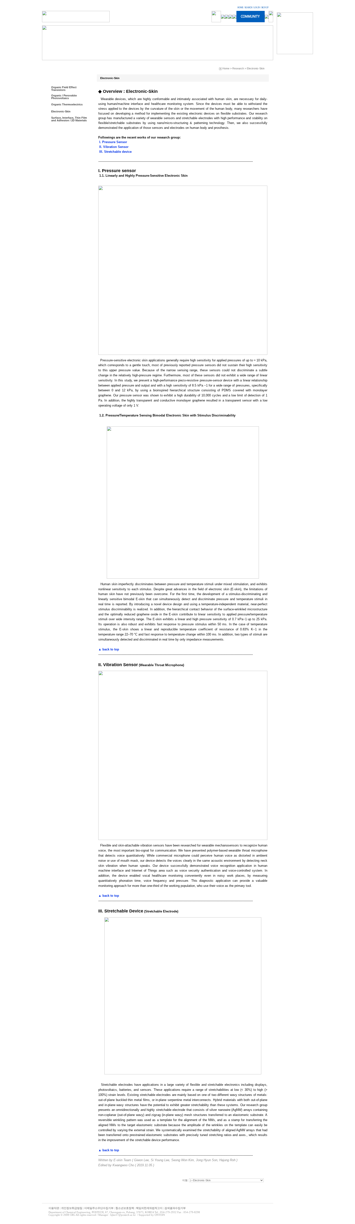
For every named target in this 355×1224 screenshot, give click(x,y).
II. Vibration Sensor (113, 147)
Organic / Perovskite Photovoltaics (64, 97)
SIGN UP (264, 7)
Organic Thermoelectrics (67, 104)
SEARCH (248, 7)
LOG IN (257, 7)
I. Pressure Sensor (112, 142)
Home (225, 68)
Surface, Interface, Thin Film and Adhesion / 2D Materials (69, 119)
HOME (240, 7)
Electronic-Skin (61, 111)
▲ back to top (108, 649)
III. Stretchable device (115, 151)
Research (238, 68)
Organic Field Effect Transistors (64, 88)
